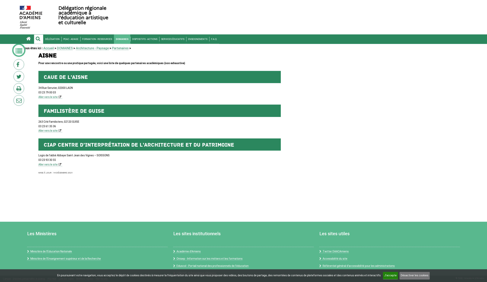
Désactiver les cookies (414, 275)
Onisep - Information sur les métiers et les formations (210, 258)
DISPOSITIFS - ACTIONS (144, 39)
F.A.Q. (214, 39)
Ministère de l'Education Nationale (51, 251)
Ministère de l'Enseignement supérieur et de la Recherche (65, 258)
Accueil (48, 48)
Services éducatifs (172, 39)
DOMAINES (122, 39)
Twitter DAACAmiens (336, 251)
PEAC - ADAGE (70, 39)
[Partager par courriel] (16, 98)
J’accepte (390, 275)
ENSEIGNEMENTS (197, 39)
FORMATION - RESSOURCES (97, 39)
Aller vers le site (48, 97)
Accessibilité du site (335, 258)
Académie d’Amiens (189, 251)
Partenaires (120, 48)
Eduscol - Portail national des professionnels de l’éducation (213, 265)
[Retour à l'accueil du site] (29, 39)
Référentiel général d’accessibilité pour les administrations (359, 265)
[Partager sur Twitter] (19, 77)
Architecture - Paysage (92, 48)
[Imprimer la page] (19, 89)
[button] (38, 39)
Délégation (52, 39)
